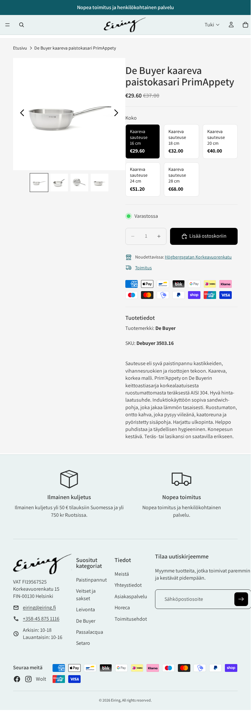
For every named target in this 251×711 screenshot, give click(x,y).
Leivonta (85, 609)
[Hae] (21, 25)
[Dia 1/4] (39, 182)
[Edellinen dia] (20, 114)
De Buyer (85, 620)
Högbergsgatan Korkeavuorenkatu (198, 257)
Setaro (83, 643)
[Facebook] (17, 679)
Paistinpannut (91, 579)
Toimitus (143, 268)
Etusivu (20, 48)
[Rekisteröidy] (241, 599)
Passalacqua (89, 632)
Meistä (122, 573)
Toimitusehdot (131, 618)
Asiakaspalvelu (131, 596)
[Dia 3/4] (79, 182)
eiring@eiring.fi (39, 607)
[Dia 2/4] (59, 182)
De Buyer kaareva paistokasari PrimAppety (75, 48)
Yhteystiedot (128, 585)
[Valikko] (7, 24)
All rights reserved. (137, 700)
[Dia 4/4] (99, 182)
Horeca (122, 607)
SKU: (130, 343)
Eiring (115, 700)
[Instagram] (28, 679)
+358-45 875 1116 (41, 618)
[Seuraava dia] (118, 114)
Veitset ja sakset (86, 594)
